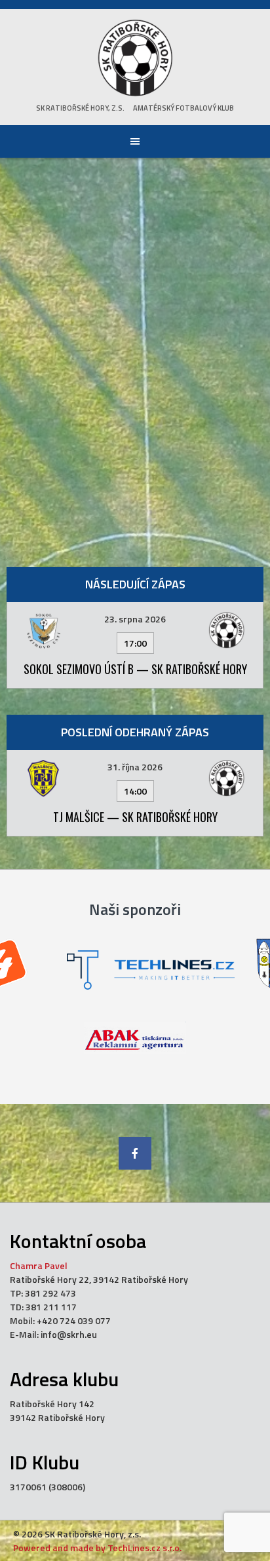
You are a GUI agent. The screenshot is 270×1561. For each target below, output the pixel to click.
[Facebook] (135, 1153)
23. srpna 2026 (135, 619)
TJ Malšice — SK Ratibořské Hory (135, 816)
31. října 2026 (135, 767)
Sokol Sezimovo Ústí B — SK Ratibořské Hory (135, 668)
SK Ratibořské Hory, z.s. (80, 108)
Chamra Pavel (39, 1265)
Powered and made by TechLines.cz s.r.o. (97, 1547)
